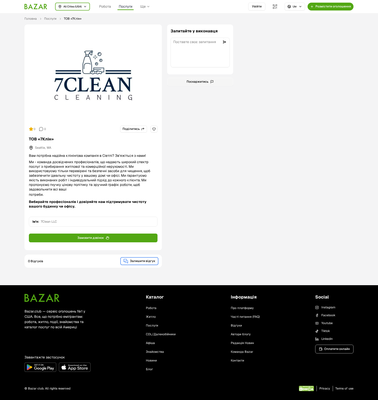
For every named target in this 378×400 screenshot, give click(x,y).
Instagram (328, 307)
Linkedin (327, 339)
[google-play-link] (40, 367)
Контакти (237, 360)
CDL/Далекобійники (161, 334)
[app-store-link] (75, 367)
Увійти (257, 6)
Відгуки (236, 325)
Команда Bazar (242, 352)
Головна (30, 19)
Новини (151, 360)
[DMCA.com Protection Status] (306, 388)
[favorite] (154, 129)
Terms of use (344, 388)
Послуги (125, 6)
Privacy (324, 388)
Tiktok (325, 331)
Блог (149, 369)
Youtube (327, 323)
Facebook (328, 315)
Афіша (150, 343)
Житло (151, 317)
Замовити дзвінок (90, 238)
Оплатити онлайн (337, 349)
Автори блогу (241, 334)
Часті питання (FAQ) (245, 317)
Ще (143, 6)
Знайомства (155, 352)
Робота (105, 6)
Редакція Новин (242, 343)
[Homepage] (35, 6)
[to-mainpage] (42, 298)
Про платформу (242, 308)
